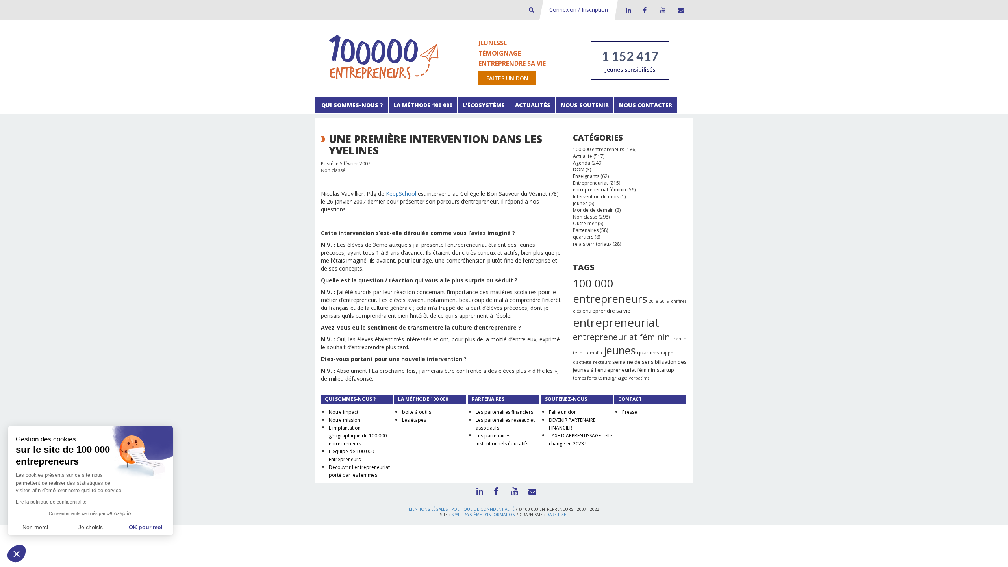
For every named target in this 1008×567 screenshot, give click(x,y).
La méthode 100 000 (422, 105)
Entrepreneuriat (590, 183)
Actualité (582, 156)
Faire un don (563, 412)
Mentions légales (428, 509)
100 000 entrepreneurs (598, 149)
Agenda (581, 162)
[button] (16, 553)
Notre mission (344, 420)
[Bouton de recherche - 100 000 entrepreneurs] (531, 9)
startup (665, 369)
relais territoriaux (592, 244)
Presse (629, 412)
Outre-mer (585, 223)
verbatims (639, 378)
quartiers (583, 236)
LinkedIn (627, 10)
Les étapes (414, 420)
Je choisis (90, 527)
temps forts (585, 378)
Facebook (644, 10)
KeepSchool (401, 193)
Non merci (35, 527)
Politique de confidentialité (483, 509)
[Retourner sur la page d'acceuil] (384, 56)
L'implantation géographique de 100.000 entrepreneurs (358, 435)
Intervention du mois (596, 196)
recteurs (602, 362)
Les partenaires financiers (504, 412)
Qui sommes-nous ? (351, 105)
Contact (679, 10)
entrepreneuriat (616, 322)
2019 (664, 301)
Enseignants (586, 176)
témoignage (612, 377)
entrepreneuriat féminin (599, 189)
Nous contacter (645, 105)
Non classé (333, 170)
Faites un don (507, 78)
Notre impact (343, 412)
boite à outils (416, 412)
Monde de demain (593, 210)
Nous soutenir (585, 105)
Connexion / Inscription (578, 9)
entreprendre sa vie (606, 310)
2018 (653, 301)
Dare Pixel (557, 514)
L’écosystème (484, 105)
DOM (578, 169)
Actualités (532, 105)
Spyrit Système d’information (483, 514)
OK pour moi (146, 527)
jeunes (580, 203)
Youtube (662, 10)
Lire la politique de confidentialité (51, 502)
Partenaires (585, 230)
